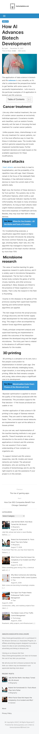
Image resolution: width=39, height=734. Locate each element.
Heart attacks (8, 167)
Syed (6, 48)
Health (5, 21)
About (4, 708)
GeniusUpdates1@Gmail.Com (19, 727)
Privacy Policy (7, 713)
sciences (12, 80)
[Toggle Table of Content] (27, 99)
